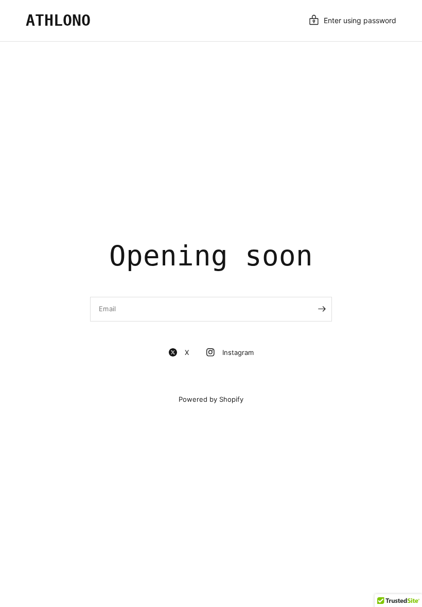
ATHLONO (58, 20)
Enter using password (360, 20)
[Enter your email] (321, 309)
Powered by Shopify (211, 399)
